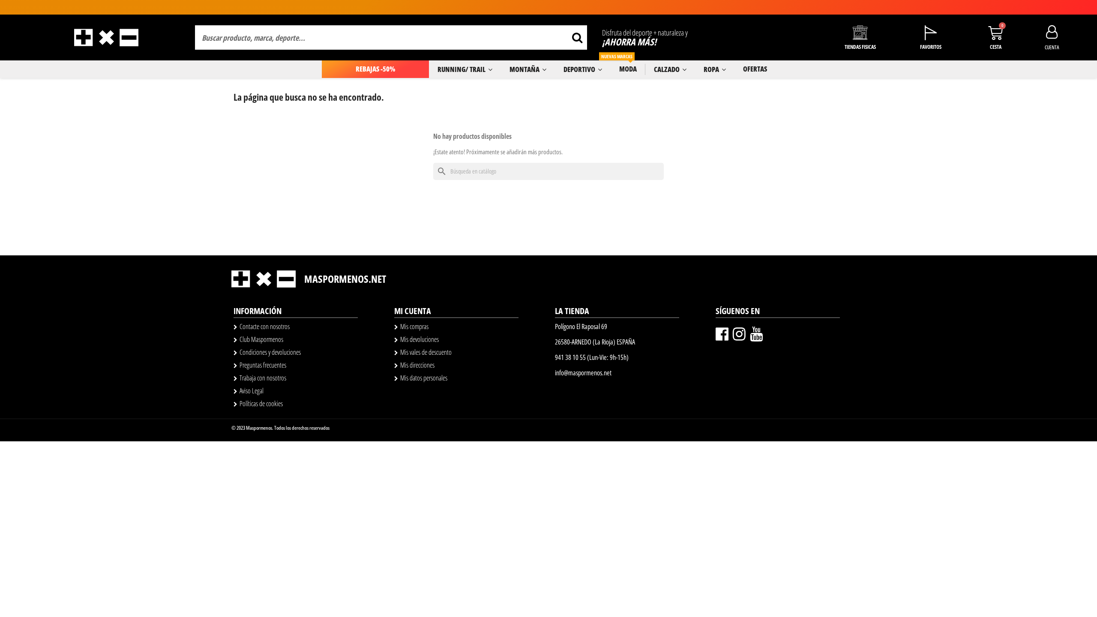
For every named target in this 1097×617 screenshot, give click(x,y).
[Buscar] (577, 37)
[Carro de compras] (995, 32)
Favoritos (930, 47)
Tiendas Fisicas (860, 47)
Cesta (995, 47)
